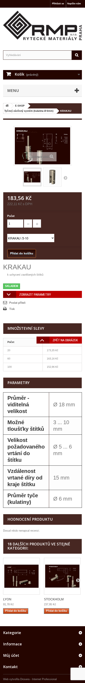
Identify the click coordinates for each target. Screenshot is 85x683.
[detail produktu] (52, 177)
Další (65, 178)
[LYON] (21, 576)
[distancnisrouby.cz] (42, 25)
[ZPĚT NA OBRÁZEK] (40, 341)
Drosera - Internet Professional (38, 679)
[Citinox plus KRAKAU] (32, 177)
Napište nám (74, 3)
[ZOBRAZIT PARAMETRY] (7, 295)
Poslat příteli (17, 302)
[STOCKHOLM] (62, 576)
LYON (7, 599)
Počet (10, 216)
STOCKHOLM (54, 599)
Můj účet (11, 655)
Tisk (12, 309)
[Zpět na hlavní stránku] (7, 105)
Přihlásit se (58, 3)
